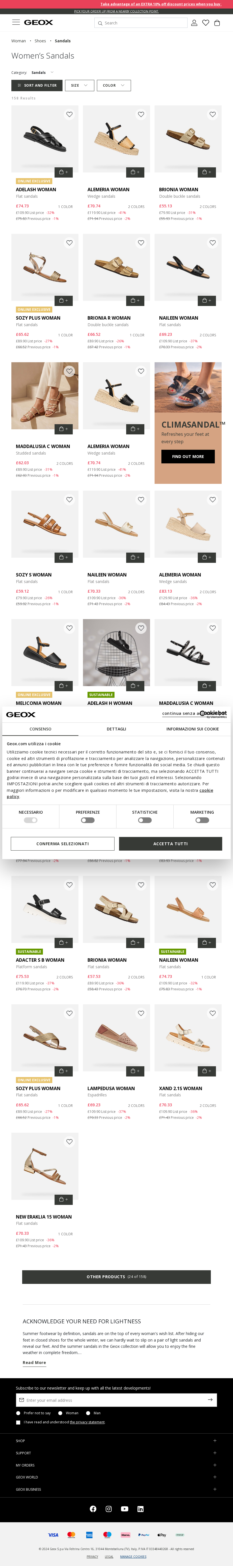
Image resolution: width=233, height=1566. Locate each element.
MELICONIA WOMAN (39, 703)
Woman (72, 1413)
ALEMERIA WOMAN (109, 189)
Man (97, 1413)
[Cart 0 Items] (217, 25)
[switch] (88, 820)
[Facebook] (93, 1510)
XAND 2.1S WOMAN (180, 1088)
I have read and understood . (64, 1422)
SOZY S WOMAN (34, 575)
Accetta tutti (170, 843)
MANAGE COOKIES (133, 1557)
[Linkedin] (140, 1510)
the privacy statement (87, 1422)
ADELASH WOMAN (36, 189)
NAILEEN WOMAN (178, 318)
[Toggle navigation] (15, 23)
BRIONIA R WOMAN (109, 318)
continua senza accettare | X (193, 713)
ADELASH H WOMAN (110, 703)
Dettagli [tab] (116, 729)
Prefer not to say (37, 1413)
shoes (40, 40)
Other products (116, 1276)
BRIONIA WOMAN (178, 189)
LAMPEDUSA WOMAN (111, 1088)
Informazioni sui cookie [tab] (193, 729)
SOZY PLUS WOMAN (38, 318)
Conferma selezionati (62, 843)
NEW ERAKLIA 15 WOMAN (44, 1217)
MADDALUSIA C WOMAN (43, 446)
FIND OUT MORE (188, 456)
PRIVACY (92, 1557)
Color (109, 85)
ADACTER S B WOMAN (40, 960)
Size (75, 85)
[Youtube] (124, 1510)
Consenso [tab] (40, 729)
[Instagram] (109, 1510)
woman (18, 40)
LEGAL (109, 1557)
